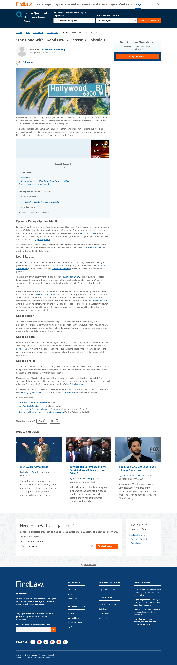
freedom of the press (45, 294)
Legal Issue (58, 15)
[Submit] (53, 629)
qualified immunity (71, 277)
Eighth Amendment (61, 268)
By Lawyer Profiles (75, 622)
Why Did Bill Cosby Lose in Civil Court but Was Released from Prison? (88, 470)
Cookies (49, 657)
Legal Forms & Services (108, 590)
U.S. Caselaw (104, 613)
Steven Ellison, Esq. (82, 478)
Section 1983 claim (88, 233)
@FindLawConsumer (67, 393)
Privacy (27, 657)
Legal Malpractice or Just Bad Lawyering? (36, 184)
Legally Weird (38, 33)
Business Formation (140, 539)
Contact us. (40, 604)
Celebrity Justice (52, 33)
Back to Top (90, 565)
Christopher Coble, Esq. (53, 49)
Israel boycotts (94, 247)
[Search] (158, 4)
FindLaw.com (139, 590)
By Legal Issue (74, 618)
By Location (72, 613)
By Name (71, 627)
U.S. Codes (103, 618)
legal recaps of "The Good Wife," (31, 393)
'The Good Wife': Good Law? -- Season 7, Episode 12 (40, 202)
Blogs (28, 33)
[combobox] (74, 20)
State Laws (136, 543)
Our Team (72, 590)
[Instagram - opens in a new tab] (52, 642)
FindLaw (19, 33)
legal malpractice (42, 239)
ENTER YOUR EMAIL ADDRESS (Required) (33, 624)
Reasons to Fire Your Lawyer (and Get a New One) (41, 412)
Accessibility (73, 594)
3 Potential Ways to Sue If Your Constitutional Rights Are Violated (45, 181)
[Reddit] (58, 642)
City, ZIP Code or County (107, 15)
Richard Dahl (29, 472)
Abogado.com (140, 609)
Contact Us (72, 599)
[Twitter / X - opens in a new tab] (45, 642)
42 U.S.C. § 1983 (29, 262)
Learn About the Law (107, 604)
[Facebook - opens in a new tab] (32, 642)
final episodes (78, 384)
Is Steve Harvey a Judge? (34, 467)
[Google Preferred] (65, 642)
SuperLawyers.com (142, 599)
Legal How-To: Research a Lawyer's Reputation (40, 409)
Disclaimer (38, 657)
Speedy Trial (25, 178)
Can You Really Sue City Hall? (31, 406)
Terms (18, 657)
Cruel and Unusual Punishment (33, 402)
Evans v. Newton (100, 300)
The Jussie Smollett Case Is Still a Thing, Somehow (137, 468)
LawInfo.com (139, 619)
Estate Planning (138, 535)
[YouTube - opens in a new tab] (39, 642)
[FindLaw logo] (25, 4)
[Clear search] (92, 20)
